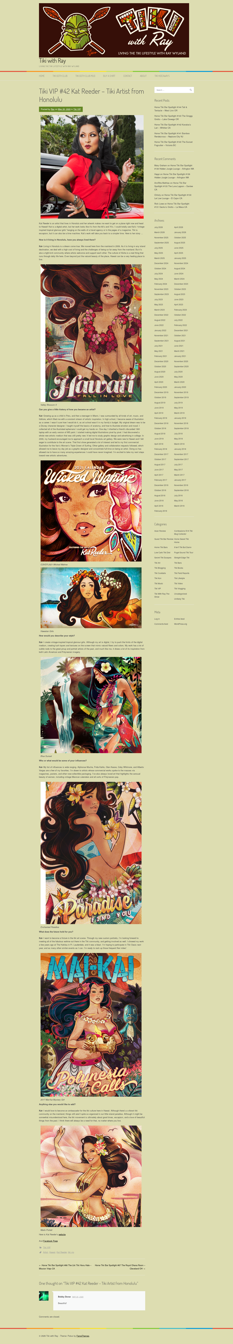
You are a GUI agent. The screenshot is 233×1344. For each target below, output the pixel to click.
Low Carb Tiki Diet (162, 552)
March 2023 (159, 309)
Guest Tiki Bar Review (163, 539)
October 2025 (180, 237)
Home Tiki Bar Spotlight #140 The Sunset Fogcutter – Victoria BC (173, 143)
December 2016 (161, 485)
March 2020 (179, 382)
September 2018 (181, 428)
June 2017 (159, 469)
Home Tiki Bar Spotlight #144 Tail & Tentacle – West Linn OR (170, 109)
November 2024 (181, 263)
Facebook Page (50, 1240)
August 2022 (159, 320)
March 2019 (179, 412)
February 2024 (160, 283)
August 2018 (159, 433)
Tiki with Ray (52, 60)
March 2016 (179, 505)
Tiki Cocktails (160, 573)
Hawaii (52, 1252)
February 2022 (180, 325)
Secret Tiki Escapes (162, 557)
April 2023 (178, 304)
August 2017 (159, 464)
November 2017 (181, 454)
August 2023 (179, 294)
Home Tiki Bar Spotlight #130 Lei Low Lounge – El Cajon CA (172, 196)
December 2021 (181, 330)
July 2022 (178, 320)
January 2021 (180, 356)
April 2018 (158, 443)
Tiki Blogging (160, 567)
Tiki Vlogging (179, 588)
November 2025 (161, 237)
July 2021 (158, 345)
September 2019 (181, 397)
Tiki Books (178, 567)
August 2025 (179, 242)
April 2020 (158, 382)
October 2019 (160, 397)
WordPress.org (180, 623)
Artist (45, 1252)
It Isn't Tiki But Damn (182, 547)
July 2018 (178, 433)
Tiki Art (157, 562)
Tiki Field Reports (181, 573)
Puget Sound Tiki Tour (183, 552)
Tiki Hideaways (162, 75)
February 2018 (160, 449)
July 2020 (178, 371)
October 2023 (180, 289)
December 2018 (161, 423)
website (62, 1234)
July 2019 (178, 402)
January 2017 (180, 479)
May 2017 (178, 469)
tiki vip (71, 1252)
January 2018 (180, 449)
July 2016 (178, 495)
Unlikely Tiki (179, 598)
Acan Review (160, 530)
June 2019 (159, 407)
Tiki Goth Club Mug (85, 75)
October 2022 (180, 314)
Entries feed (179, 618)
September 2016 (181, 490)
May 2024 (158, 278)
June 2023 (178, 299)
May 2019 (178, 407)
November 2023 (161, 289)
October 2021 (180, 335)
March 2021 (179, 351)
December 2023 (181, 283)
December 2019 (161, 392)
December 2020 (161, 361)
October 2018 (160, 428)
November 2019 (181, 392)
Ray (53, 109)
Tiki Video (178, 583)
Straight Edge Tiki (181, 557)
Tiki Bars (178, 562)
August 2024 (179, 268)
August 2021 (179, 340)
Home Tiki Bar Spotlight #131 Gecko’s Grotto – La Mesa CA (171, 205)
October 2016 (160, 490)
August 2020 (159, 371)
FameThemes (83, 1335)
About (143, 75)
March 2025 (159, 258)
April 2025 (178, 252)
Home (42, 75)
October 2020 (160, 366)
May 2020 (178, 376)
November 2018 (181, 423)
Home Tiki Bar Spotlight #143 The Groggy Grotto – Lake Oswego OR (173, 117)
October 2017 (160, 459)
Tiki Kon (157, 578)
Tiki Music (158, 583)
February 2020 (160, 387)
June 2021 (178, 345)
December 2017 (161, 454)
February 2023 (180, 309)
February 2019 (160, 418)
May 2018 (178, 438)
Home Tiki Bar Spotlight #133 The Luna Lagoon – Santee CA (173, 186)
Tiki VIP (77, 109)
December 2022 (161, 314)
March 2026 (159, 232)
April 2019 (158, 412)
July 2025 (158, 247)
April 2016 (158, 505)
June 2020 (159, 376)
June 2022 (159, 325)
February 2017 (160, 479)
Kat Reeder (62, 1252)
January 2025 (180, 258)
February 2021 (160, 356)
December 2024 (161, 263)
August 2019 (159, 402)
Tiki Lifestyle (179, 578)
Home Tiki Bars (161, 547)
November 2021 (161, 335)
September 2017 (181, 459)
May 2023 (158, 304)
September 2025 (161, 242)
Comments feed (161, 623)
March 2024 (179, 278)
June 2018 (159, 438)
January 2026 (180, 232)
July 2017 (178, 464)
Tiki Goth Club (60, 75)
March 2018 (179, 443)
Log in (157, 618)
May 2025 (158, 252)
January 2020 (180, 387)
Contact (127, 75)
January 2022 (160, 330)
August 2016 (159, 495)
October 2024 (160, 268)
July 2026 (158, 227)
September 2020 (181, 366)
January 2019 (180, 418)
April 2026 (178, 227)
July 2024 (158, 273)
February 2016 (160, 510)
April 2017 (158, 474)
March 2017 (179, 474)
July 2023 (158, 299)
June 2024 (178, 273)
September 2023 (161, 294)
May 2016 (178, 500)
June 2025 (178, 247)
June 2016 (159, 500)
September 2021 (161, 340)
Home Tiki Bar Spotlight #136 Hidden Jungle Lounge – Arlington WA (174, 167)
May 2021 (158, 351)
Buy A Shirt (109, 75)
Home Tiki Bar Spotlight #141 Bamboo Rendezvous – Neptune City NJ (172, 135)
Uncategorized (180, 593)
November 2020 (181, 361)
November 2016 (181, 485)
